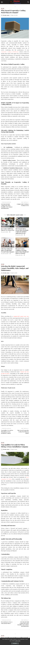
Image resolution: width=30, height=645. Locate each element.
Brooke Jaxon (6, 15)
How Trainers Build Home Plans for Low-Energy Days (7, 229)
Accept (15, 643)
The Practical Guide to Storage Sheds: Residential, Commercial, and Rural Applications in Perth (21, 231)
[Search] (28, 2)
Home (2, 8)
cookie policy (17, 640)
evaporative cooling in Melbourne (10, 51)
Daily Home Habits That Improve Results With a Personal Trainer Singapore (7, 250)
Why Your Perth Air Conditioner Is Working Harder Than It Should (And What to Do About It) (22, 251)
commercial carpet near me (21, 316)
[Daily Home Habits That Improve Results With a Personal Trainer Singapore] (8, 242)
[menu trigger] (2, 2)
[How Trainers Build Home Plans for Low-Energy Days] (8, 222)
